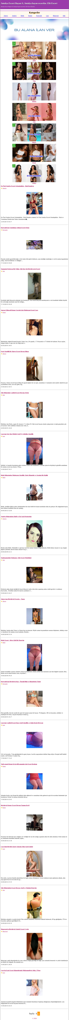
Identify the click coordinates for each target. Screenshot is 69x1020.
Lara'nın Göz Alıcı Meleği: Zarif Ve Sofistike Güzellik (17, 434)
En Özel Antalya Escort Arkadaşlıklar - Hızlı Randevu (17, 186)
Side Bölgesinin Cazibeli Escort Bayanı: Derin (15, 392)
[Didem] (34, 92)
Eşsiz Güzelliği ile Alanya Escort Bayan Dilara (15, 351)
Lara (47, 15)
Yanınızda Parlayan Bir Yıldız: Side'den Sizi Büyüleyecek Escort (20, 269)
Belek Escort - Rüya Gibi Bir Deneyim (12, 640)
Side (64, 15)
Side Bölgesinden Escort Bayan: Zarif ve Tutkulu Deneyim (19, 888)
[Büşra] (34, 132)
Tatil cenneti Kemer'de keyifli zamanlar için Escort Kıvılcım (19, 764)
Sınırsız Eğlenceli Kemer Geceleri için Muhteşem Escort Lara (19, 310)
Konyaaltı (39, 15)
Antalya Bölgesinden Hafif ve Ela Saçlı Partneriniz (16, 516)
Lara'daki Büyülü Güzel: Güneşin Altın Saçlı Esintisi (17, 846)
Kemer (30, 15)
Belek (22, 15)
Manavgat (56, 15)
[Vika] (34, 71)
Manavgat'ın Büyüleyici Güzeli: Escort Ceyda (15, 929)
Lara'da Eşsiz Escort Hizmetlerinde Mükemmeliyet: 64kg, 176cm (20, 970)
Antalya (14, 15)
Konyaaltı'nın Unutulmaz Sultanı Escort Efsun (15, 227)
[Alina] (34, 51)
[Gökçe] (34, 173)
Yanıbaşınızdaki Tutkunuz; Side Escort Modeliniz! (16, 558)
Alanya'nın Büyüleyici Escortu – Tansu (13, 599)
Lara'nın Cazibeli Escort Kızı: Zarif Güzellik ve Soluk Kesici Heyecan (22, 723)
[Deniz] (34, 153)
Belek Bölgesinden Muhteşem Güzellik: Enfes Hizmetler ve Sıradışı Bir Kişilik (24, 475)
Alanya (6, 15)
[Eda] (34, 112)
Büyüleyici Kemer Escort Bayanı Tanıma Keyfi (15, 805)
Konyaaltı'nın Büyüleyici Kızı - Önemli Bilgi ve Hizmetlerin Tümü (21, 681)
